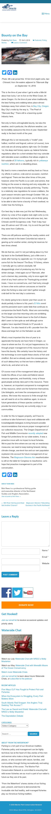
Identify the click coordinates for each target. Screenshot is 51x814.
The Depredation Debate (12, 715)
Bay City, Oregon (41, 106)
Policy (44, 40)
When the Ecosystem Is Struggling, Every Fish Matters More (22, 697)
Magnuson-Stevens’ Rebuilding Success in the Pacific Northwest (38, 505)
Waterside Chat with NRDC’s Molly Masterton (23, 660)
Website (45, 563)
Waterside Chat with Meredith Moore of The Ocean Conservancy (24, 666)
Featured (38, 40)
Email (45, 556)
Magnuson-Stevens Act (24, 457)
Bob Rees (13, 40)
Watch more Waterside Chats (14, 671)
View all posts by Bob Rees (11, 496)
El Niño (37, 303)
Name (45, 550)
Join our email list (9, 620)
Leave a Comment (20, 42)
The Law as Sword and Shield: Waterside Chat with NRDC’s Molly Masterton (24, 710)
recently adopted (35, 433)
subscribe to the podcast (21, 678)
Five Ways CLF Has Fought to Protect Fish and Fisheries (22, 690)
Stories (4, 42)
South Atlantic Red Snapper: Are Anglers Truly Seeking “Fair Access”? (21, 704)
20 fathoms (19, 160)
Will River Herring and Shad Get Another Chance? (12, 504)
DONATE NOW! (26, 604)
